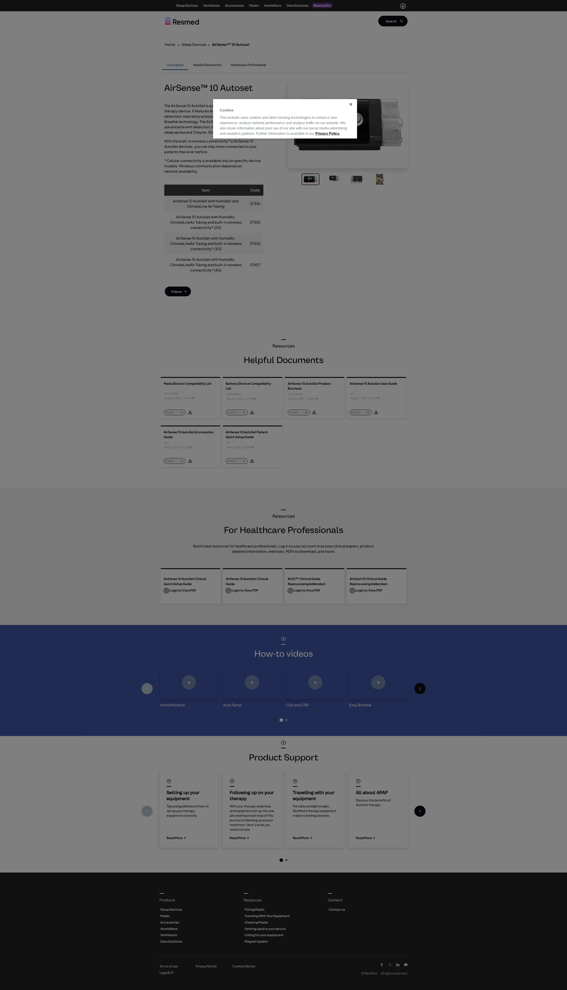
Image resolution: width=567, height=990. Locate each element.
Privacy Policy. (327, 133)
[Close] (351, 104)
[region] (285, 119)
